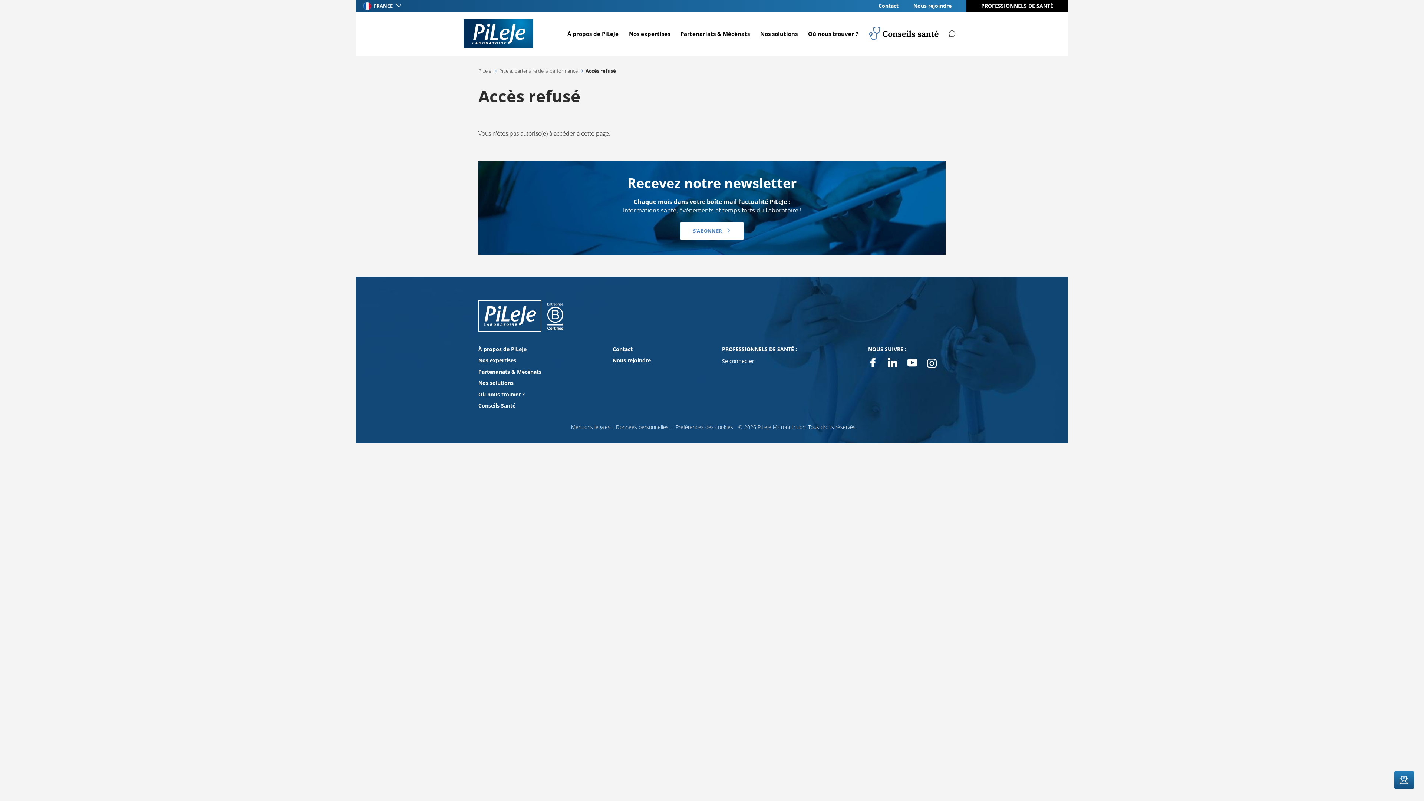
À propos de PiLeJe (593, 33)
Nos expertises (649, 33)
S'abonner (707, 230)
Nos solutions (779, 33)
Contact (889, 5)
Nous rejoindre (932, 5)
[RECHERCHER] (952, 34)
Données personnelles (642, 427)
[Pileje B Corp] (555, 323)
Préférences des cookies (704, 427)
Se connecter (738, 361)
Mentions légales (590, 427)
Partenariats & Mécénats (715, 33)
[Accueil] (498, 33)
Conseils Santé (496, 405)
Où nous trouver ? (833, 33)
